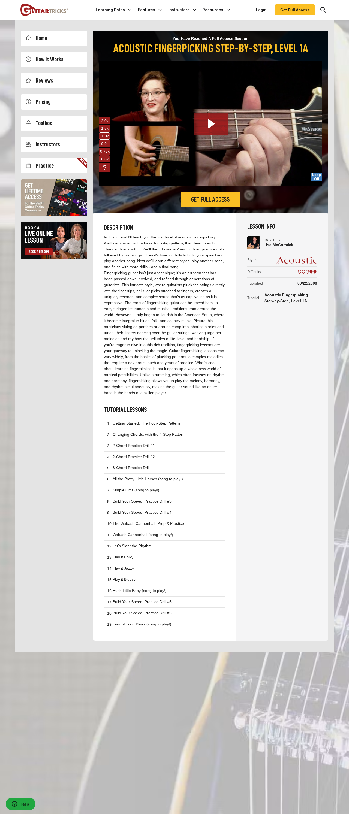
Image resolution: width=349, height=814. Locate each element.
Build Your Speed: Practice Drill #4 (142, 512)
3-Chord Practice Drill (131, 467)
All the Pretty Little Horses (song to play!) (148, 479)
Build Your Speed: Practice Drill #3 (142, 501)
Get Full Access (294, 10)
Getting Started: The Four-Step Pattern (146, 423)
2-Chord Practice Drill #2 (134, 457)
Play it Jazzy (123, 568)
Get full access (210, 199)
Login (261, 9)
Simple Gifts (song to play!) (136, 490)
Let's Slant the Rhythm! (133, 546)
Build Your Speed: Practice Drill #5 (142, 602)
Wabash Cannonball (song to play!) (143, 534)
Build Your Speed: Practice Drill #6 (142, 613)
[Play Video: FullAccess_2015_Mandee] (211, 124)
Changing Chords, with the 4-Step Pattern (149, 434)
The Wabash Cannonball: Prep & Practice (148, 523)
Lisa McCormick (278, 245)
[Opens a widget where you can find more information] (20, 804)
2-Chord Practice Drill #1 (134, 445)
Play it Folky (123, 557)
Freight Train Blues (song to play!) (142, 624)
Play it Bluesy (124, 579)
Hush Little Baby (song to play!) (140, 590)
